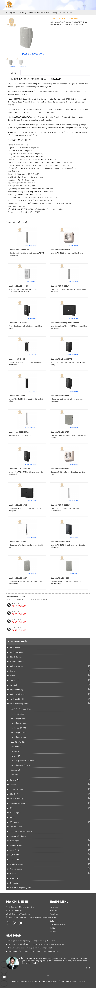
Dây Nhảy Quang (16, 864)
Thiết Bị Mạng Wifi (16, 666)
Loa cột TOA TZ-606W (60, 286)
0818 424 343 (19, 606)
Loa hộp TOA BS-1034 (60, 578)
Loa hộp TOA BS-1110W (18, 286)
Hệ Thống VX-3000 (18, 737)
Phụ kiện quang (15, 869)
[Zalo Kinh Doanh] (4, 967)
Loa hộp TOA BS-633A (60, 468)
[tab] (13, 72)
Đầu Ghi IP (13, 794)
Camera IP (13, 784)
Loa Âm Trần (16, 770)
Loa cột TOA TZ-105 (17, 359)
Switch (12, 675)
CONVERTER (14, 855)
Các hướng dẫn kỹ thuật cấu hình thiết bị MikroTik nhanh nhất (33, 951)
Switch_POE (14, 680)
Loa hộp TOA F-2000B (18, 322)
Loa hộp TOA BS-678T (60, 432)
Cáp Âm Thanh (15, 826)
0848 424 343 (19, 630)
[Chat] (4, 979)
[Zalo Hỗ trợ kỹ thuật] (4, 973)
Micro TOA (15, 751)
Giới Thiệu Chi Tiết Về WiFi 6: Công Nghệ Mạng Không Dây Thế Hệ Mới (36, 944)
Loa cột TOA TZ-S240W (60, 505)
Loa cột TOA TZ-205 (17, 395)
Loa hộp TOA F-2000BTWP (61, 359)
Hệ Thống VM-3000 (18, 728)
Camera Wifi (14, 780)
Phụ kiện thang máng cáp (20, 887)
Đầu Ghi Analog (16, 798)
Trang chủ (12, 12)
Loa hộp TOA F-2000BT (60, 395)
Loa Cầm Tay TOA (18, 742)
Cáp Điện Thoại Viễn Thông (20, 831)
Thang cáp (13, 883)
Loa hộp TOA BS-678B (18, 505)
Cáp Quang (14, 859)
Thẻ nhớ (12, 817)
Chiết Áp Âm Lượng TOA (21, 709)
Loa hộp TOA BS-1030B (60, 541)
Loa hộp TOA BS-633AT (60, 249)
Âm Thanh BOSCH (16, 699)
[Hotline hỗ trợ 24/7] (4, 986)
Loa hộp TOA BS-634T (18, 578)
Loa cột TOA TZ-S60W (17, 541)
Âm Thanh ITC (15, 647)
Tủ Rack (12, 873)
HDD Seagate (14, 812)
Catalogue (54, 921)
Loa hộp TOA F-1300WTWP (62, 24)
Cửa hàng (22, 12)
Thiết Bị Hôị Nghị (15, 657)
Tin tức (52, 928)
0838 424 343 (19, 622)
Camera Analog (16, 789)
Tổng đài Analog (16, 689)
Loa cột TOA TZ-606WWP (19, 249)
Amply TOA (15, 756)
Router (12, 671)
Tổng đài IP (13, 685)
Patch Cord (14, 850)
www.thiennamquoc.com (75, 981)
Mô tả (13, 73)
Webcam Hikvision (16, 661)
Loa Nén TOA (16, 746)
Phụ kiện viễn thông (17, 836)
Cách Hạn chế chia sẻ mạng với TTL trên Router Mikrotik (30, 948)
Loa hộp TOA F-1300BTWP (19, 468)
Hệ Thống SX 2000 (18, 718)
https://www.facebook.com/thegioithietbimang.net (29, 917)
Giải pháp (54, 917)
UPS (10, 808)
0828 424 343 (19, 614)
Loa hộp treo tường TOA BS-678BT (65, 322)
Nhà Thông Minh (16, 652)
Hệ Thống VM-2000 (18, 723)
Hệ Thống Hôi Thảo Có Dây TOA (24, 760)
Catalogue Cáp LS (57, 924)
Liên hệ (52, 931)
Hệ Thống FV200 (17, 714)
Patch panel (14, 841)
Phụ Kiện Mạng (15, 845)
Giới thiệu (53, 910)
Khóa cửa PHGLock (17, 803)
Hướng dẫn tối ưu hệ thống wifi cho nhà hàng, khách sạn (31, 941)
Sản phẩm (54, 914)
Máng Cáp (13, 878)
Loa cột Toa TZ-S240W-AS (19, 432)
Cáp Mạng (13, 822)
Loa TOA (78, 22)
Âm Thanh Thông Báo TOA (38, 12)
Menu (85, 5)
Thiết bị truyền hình (17, 694)
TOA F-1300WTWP (77, 24)
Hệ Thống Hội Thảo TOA (20, 765)
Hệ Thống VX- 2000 (18, 732)
